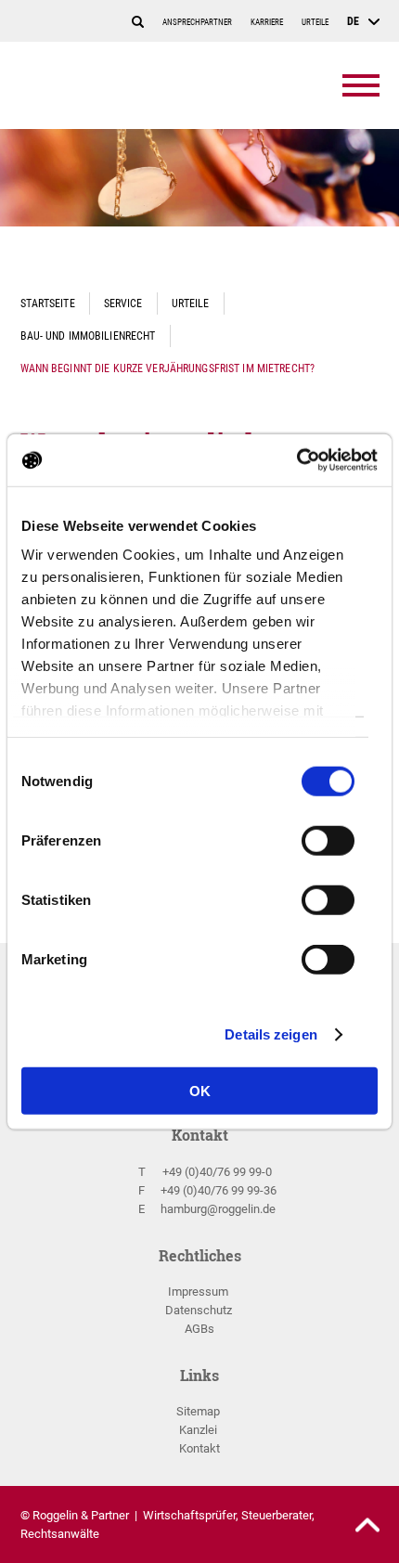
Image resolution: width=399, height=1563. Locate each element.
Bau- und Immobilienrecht (88, 335)
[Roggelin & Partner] (127, 85)
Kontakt (199, 1448)
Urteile (315, 22)
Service (123, 303)
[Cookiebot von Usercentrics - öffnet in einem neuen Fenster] (296, 460)
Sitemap (198, 1411)
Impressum (198, 1291)
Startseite (47, 303)
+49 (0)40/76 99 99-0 (217, 1172)
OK (200, 1090)
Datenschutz (198, 1310)
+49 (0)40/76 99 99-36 (219, 1190)
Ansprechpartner (197, 22)
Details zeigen (270, 1034)
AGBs (199, 1329)
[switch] (328, 845)
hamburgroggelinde (218, 1209)
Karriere (267, 22)
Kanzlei (198, 1430)
